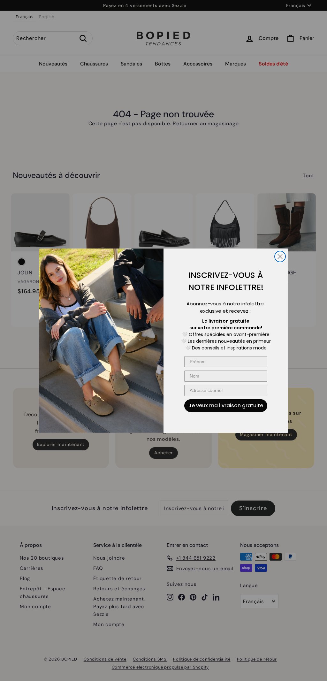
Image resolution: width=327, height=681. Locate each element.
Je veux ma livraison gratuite (225, 405)
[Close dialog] (280, 256)
